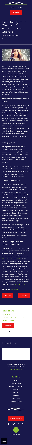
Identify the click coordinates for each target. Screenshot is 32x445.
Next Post (24, 295)
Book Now (16, 12)
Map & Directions (16, 369)
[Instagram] (14, 424)
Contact (16, 393)
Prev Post (8, 295)
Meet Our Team (16, 384)
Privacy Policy (16, 399)
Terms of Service (16, 402)
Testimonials (16, 390)
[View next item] (9, 331)
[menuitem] (16, 380)
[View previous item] (2, 331)
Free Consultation (16, 418)
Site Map (16, 396)
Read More (8, 326)
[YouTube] (23, 424)
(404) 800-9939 (16, 8)
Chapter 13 (14, 289)
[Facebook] (9, 424)
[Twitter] (18, 424)
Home (16, 381)
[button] (4, 441)
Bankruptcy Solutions (16, 387)
